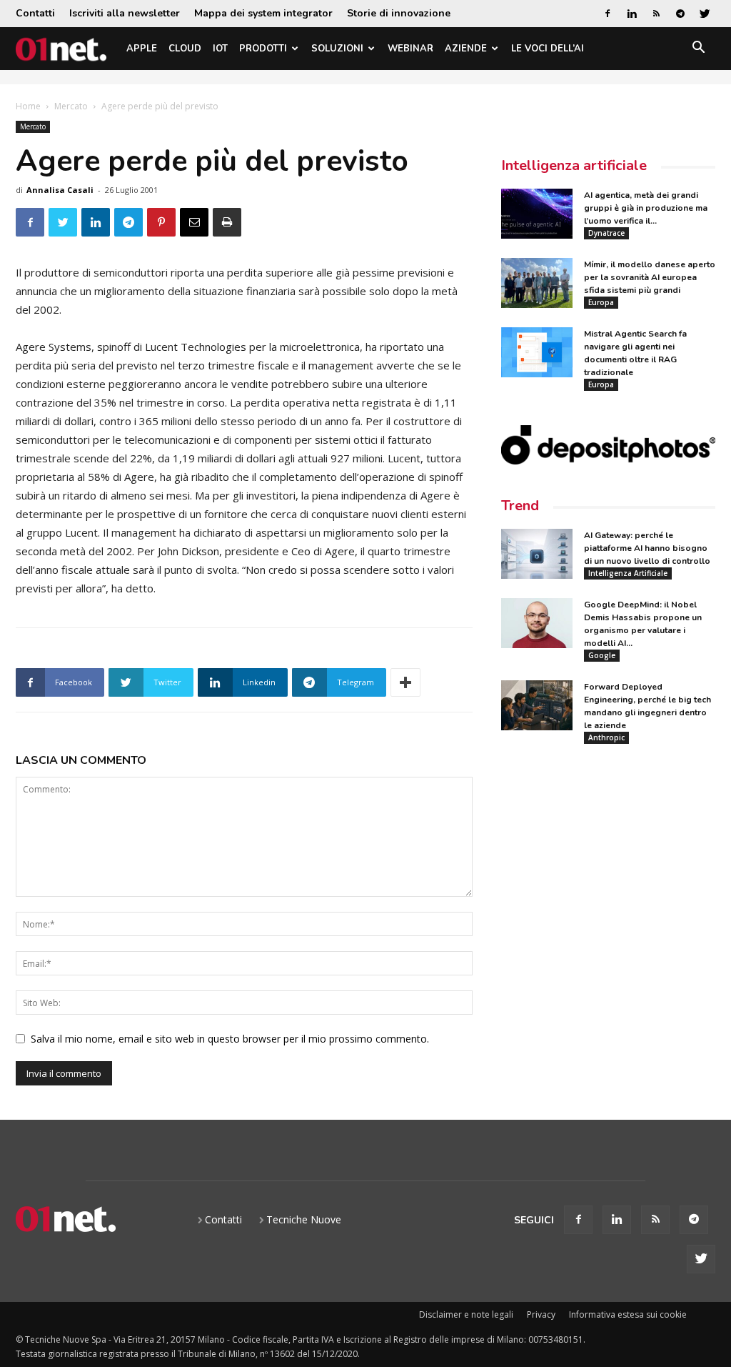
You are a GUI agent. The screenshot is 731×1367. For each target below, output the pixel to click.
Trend (520, 505)
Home (28, 106)
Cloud (184, 48)
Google (601, 655)
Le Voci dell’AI (547, 48)
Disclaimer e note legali (466, 1314)
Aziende (466, 48)
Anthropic (606, 737)
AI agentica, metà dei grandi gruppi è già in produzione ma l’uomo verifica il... (645, 208)
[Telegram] (680, 13)
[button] (698, 49)
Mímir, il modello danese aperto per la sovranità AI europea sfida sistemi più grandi (649, 277)
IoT (220, 48)
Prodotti (263, 48)
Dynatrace (606, 233)
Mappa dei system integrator (263, 13)
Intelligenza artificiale (574, 165)
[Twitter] (704, 13)
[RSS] (656, 13)
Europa (601, 302)
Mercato (71, 106)
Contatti (35, 13)
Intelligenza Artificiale (627, 573)
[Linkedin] (631, 13)
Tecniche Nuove (303, 1219)
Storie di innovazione (398, 13)
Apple (141, 48)
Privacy (541, 1314)
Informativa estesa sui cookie (628, 1314)
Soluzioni (337, 48)
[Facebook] (607, 13)
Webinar (410, 48)
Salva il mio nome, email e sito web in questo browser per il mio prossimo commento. (230, 1038)
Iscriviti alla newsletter (124, 13)
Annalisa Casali (60, 189)
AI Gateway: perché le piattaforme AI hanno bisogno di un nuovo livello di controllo (647, 548)
